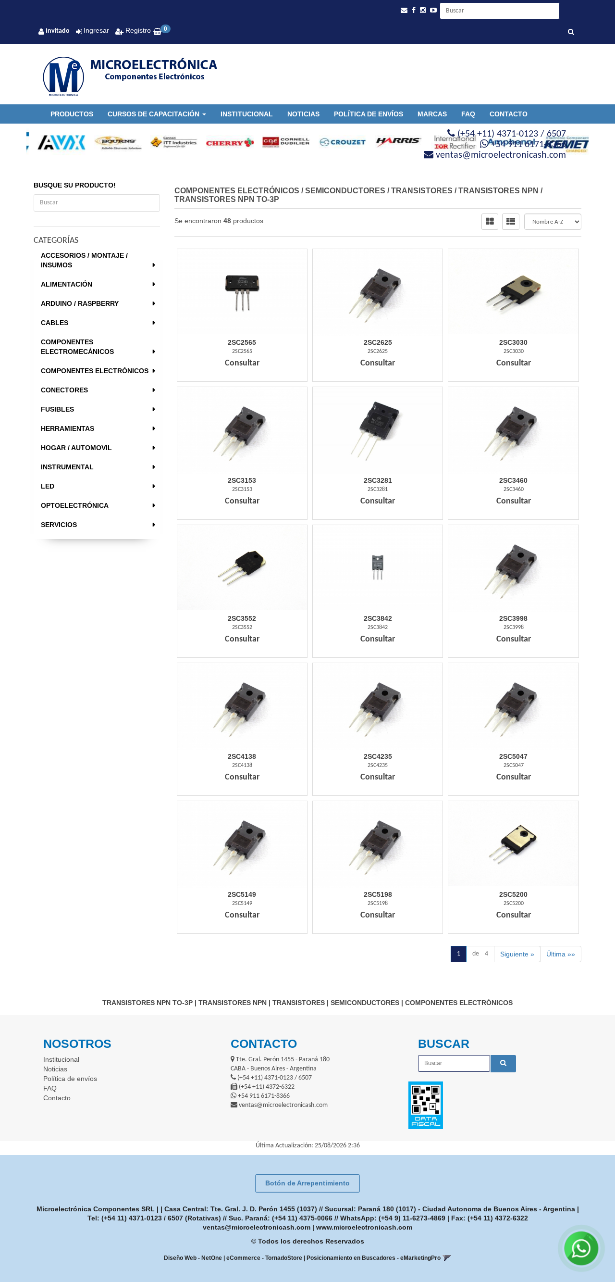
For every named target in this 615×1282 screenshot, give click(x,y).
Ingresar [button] (96, 30)
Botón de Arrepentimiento (307, 1183)
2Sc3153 (242, 480)
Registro (137, 30)
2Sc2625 (378, 342)
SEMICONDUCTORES (345, 191)
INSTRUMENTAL (67, 467)
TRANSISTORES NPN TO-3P (226, 199)
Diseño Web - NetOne (193, 1258)
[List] (510, 222)
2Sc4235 (378, 756)
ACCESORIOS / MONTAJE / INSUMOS (84, 260)
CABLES (54, 323)
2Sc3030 (513, 342)
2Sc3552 (242, 618)
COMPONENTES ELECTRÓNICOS (94, 371)
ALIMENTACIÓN (66, 284)
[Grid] (489, 222)
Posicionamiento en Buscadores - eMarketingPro (374, 1258)
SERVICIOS (59, 524)
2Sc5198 (378, 894)
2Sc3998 (513, 618)
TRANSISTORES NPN (498, 191)
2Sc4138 (242, 756)
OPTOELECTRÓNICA (75, 505)
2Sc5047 (513, 756)
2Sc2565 (242, 342)
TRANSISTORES (422, 191)
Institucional (247, 114)
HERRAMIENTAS (67, 428)
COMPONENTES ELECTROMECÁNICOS (77, 346)
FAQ (468, 114)
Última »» (560, 954)
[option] (54, 142)
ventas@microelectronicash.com (256, 1227)
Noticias (303, 114)
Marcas (432, 114)
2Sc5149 (242, 894)
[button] (404, 10)
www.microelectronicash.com (364, 1227)
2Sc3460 (513, 480)
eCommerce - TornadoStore (264, 1258)
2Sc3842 (378, 618)
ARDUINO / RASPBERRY (80, 303)
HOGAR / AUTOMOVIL (76, 448)
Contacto (509, 114)
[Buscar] (571, 32)
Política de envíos (368, 114)
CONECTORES (64, 390)
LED (47, 486)
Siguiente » (517, 954)
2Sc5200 (513, 894)
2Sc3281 (378, 480)
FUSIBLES (57, 409)
